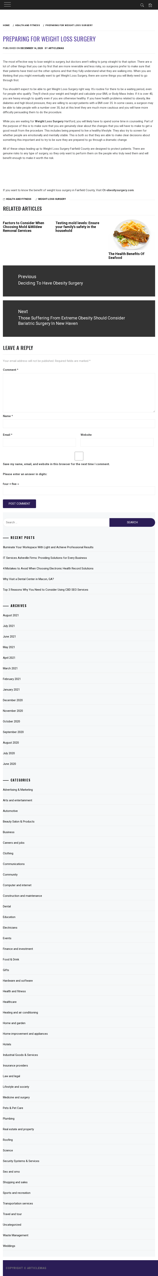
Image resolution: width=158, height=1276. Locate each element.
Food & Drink (11, 959)
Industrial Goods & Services (20, 1055)
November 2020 (13, 711)
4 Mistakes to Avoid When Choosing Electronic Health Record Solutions (48, 568)
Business (8, 832)
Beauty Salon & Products (18, 821)
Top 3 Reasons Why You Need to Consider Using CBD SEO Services (45, 589)
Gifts (6, 970)
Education (9, 917)
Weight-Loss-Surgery (52, 199)
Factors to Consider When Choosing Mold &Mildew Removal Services (23, 227)
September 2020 (13, 732)
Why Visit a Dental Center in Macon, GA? (28, 579)
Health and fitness (18, 199)
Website (86, 435)
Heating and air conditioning (20, 1012)
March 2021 (10, 668)
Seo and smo (11, 1171)
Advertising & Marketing (18, 789)
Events (7, 938)
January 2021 (11, 689)
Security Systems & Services (21, 1161)
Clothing (8, 853)
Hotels (7, 1044)
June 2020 (9, 764)
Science (8, 1150)
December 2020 (13, 700)
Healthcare (10, 1002)
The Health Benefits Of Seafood (126, 256)
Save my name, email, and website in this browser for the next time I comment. (56, 464)
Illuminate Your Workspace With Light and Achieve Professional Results (48, 547)
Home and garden (14, 1023)
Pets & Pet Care (13, 1108)
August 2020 (11, 742)
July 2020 (9, 753)
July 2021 (9, 626)
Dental (7, 906)
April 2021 (9, 658)
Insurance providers (15, 1065)
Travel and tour (12, 1214)
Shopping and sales (15, 1182)
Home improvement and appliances (25, 1033)
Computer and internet (17, 885)
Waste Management (15, 1235)
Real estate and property (18, 1129)
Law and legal (11, 1076)
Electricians (10, 927)
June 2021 (9, 636)
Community (10, 874)
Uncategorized (12, 1224)
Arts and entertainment (17, 800)
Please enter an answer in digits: (25, 474)
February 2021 (12, 679)
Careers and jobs (13, 842)
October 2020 (11, 721)
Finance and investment (18, 949)
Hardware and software (18, 980)
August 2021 (11, 615)
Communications (14, 864)
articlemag (56, 48)
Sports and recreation (16, 1193)
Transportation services (18, 1203)
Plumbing (8, 1118)
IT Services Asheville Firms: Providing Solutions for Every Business (45, 558)
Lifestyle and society (16, 1087)
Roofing (8, 1140)
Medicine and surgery (16, 1097)
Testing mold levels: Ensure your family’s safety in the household (77, 227)
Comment (10, 370)
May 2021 (9, 647)
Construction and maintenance (22, 896)
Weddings (9, 1246)
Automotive (10, 811)
